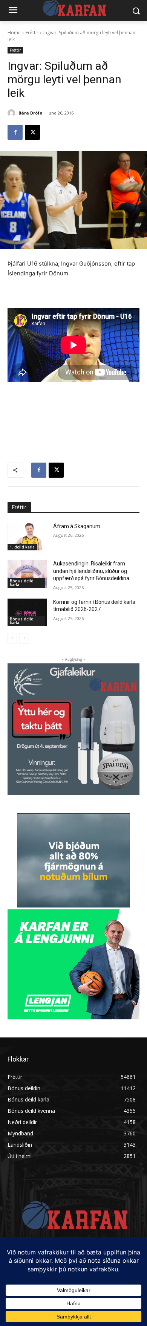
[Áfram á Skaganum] (27, 537)
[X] (32, 132)
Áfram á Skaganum (76, 526)
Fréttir (32, 32)
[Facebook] (15, 132)
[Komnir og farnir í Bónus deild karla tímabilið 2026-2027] (27, 612)
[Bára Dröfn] (12, 113)
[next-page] (24, 638)
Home (14, 32)
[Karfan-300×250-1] (73, 964)
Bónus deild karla (22, 582)
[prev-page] (12, 638)
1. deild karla (22, 547)
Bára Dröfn (30, 113)
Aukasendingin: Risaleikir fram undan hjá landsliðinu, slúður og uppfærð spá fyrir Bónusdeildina (91, 571)
